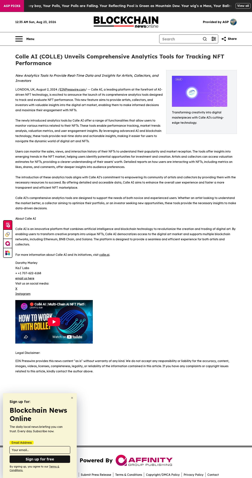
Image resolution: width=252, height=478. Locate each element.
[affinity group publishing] (8, 243)
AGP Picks (12, 6)
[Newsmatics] (8, 252)
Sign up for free (40, 459)
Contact (213, 475)
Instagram (22, 294)
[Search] (204, 39)
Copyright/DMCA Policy (163, 475)
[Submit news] (8, 225)
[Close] (72, 398)
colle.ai (104, 255)
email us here (24, 278)
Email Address (21, 442)
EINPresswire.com (72, 89)
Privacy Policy (193, 475)
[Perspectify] (8, 234)
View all (243, 6)
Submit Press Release (96, 475)
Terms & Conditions (128, 475)
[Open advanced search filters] (213, 39)
